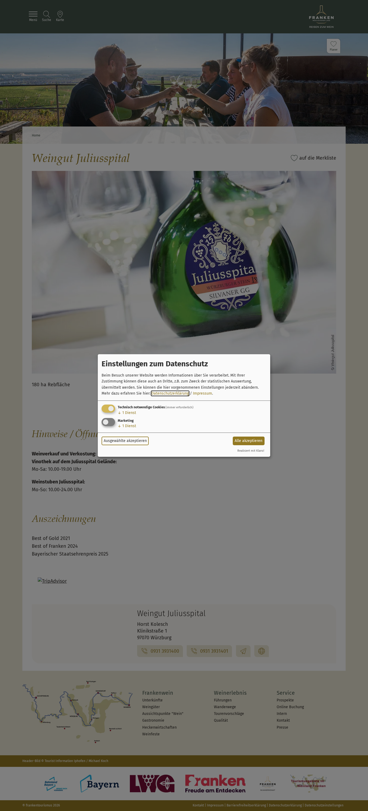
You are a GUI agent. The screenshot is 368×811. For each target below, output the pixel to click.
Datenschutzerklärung (170, 393)
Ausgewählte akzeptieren (125, 440)
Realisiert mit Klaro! (250, 450)
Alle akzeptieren (248, 440)
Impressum (202, 393)
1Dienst (127, 412)
